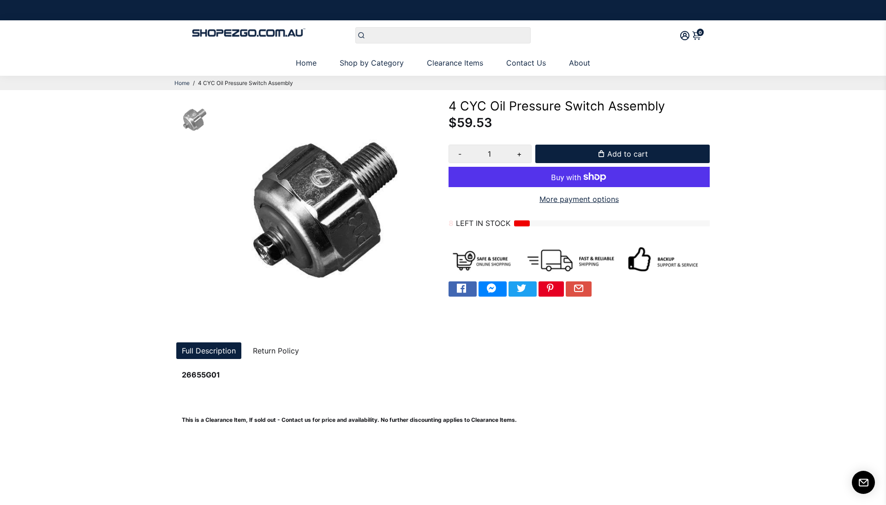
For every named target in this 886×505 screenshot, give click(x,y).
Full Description (209, 350)
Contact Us (526, 62)
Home (306, 62)
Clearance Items (455, 62)
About (579, 62)
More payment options (579, 199)
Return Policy (276, 350)
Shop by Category (372, 62)
